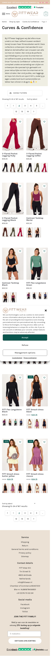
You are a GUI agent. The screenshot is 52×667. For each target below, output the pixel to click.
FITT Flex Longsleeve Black (12, 411)
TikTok (25, 611)
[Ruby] (44, 168)
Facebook (25, 604)
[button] (45, 310)
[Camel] (40, 295)
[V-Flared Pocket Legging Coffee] (37, 134)
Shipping (25, 542)
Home (4, 22)
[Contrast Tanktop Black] (13, 264)
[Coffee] (13, 168)
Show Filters (20, 93)
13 (22, 111)
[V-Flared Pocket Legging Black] (13, 199)
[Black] (5, 168)
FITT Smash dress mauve (35, 475)
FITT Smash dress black (35, 411)
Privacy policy (25, 553)
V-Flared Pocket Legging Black (9, 219)
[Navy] (45, 295)
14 (28, 111)
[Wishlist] (20, 122)
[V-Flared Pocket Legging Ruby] (13, 134)
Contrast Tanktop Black (10, 284)
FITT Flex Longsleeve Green (36, 284)
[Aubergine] (28, 295)
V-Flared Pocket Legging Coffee (34, 155)
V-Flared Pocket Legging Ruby (9, 155)
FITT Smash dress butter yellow (10, 475)
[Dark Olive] (20, 168)
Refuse (25, 345)
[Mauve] (37, 424)
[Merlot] (13, 297)
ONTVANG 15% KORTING (25, 641)
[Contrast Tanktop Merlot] (37, 199)
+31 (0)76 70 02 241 (25, 593)
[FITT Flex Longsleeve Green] (37, 264)
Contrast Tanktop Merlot (34, 219)
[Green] (15, 422)
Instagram (25, 608)
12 (16, 111)
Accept (25, 337)
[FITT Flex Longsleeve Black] (13, 390)
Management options (25, 352)
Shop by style (14, 22)
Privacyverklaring (30, 358)
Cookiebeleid (17, 358)
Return (25, 545)
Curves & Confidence (30, 22)
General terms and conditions (25, 549)
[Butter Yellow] (29, 423)
